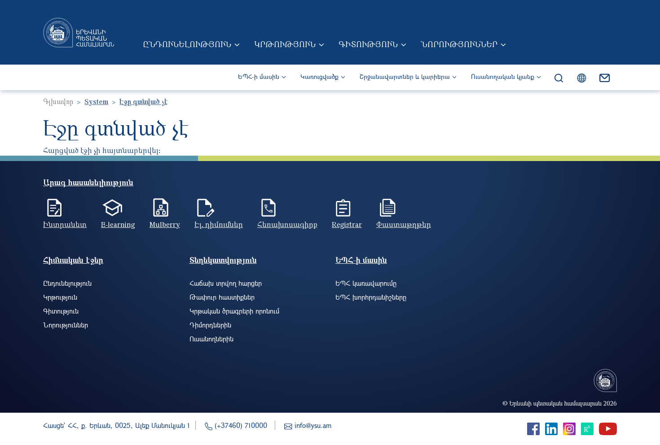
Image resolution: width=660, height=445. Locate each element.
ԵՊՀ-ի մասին (258, 76)
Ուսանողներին (211, 338)
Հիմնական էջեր (73, 260)
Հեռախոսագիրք (287, 224)
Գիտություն (368, 44)
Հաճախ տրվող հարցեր (225, 283)
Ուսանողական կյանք (502, 76)
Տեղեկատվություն (223, 260)
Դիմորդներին (210, 324)
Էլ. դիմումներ (218, 224)
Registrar (347, 224)
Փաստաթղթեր (403, 224)
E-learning (118, 224)
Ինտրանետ (65, 224)
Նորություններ (459, 44)
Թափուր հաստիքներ (222, 296)
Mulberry (165, 224)
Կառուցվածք (319, 76)
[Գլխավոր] (78, 32)
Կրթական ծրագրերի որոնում (234, 310)
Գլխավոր (58, 101)
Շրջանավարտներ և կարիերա (405, 76)
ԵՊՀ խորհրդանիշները (370, 296)
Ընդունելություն (187, 44)
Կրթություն (285, 44)
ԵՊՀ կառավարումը (365, 283)
